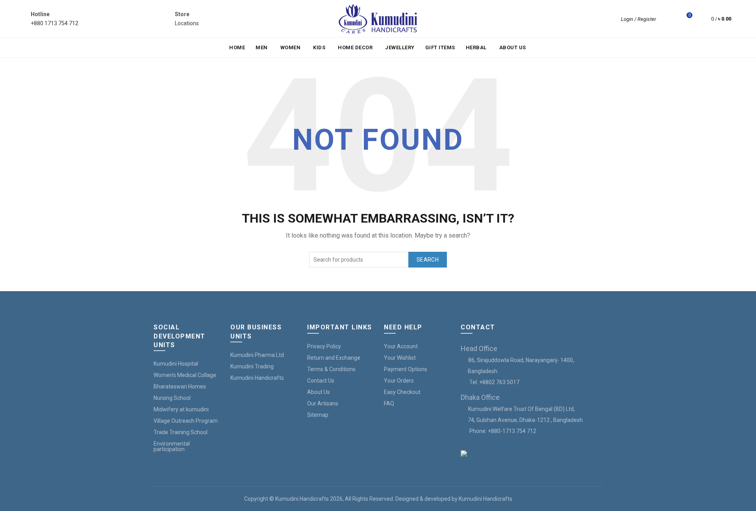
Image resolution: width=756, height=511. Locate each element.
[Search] (667, 19)
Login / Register (638, 19)
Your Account (401, 346)
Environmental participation (172, 446)
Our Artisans (322, 403)
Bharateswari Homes (180, 386)
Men (262, 47)
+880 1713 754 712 (54, 23)
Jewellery (400, 47)
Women (290, 47)
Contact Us (320, 380)
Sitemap (317, 415)
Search (428, 259)
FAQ (389, 403)
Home (237, 47)
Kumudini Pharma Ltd (257, 355)
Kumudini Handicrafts (257, 378)
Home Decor (355, 47)
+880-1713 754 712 (512, 431)
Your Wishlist (400, 358)
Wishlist (689, 15)
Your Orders (399, 380)
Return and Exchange (333, 358)
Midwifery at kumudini (181, 409)
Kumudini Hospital (176, 363)
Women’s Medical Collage (185, 375)
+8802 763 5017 (499, 382)
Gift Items (440, 47)
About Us (512, 47)
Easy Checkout (402, 392)
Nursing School (172, 398)
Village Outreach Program (186, 421)
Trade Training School (181, 432)
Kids (319, 47)
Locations (187, 23)
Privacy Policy (324, 346)
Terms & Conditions (331, 369)
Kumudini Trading (252, 366)
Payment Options (405, 369)
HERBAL (476, 47)
